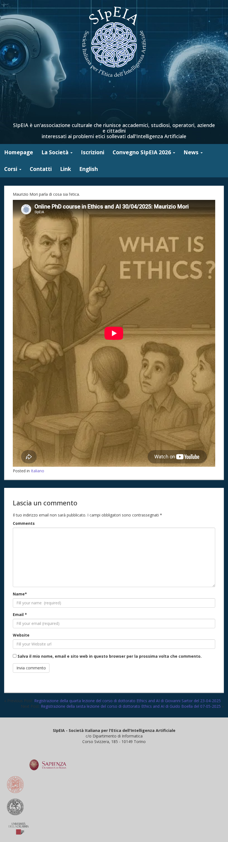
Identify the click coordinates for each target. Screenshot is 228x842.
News (192, 152)
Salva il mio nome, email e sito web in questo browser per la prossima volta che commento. (110, 656)
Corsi (11, 169)
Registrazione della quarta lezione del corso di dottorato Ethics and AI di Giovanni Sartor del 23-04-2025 (127, 700)
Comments (24, 523)
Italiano (37, 470)
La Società (55, 152)
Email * (20, 614)
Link (65, 169)
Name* (20, 594)
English (88, 169)
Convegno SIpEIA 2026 (142, 152)
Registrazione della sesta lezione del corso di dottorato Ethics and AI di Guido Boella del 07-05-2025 (131, 706)
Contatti (41, 169)
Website (21, 635)
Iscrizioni (92, 152)
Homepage (18, 152)
